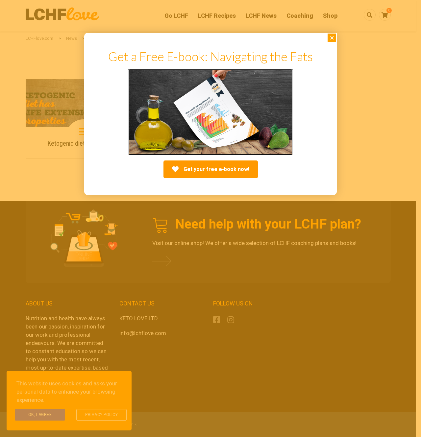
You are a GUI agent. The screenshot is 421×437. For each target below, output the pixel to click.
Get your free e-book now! (216, 169)
